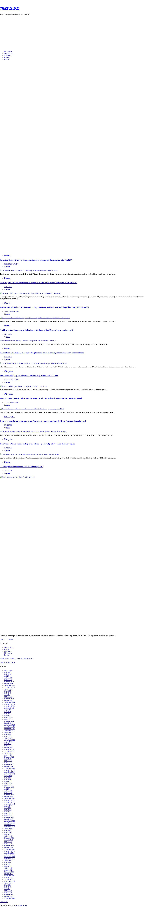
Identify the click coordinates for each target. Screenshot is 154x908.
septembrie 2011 (9, 881)
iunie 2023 (7, 736)
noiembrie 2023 (9, 727)
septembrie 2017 (9, 804)
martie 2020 (8, 763)
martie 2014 (8, 843)
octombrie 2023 (9, 729)
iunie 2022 (7, 744)
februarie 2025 (9, 698)
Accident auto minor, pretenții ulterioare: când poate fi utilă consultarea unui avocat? (36, 330)
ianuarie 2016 (8, 840)
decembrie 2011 (9, 876)
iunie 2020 (7, 759)
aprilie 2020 (8, 761)
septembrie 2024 (9, 708)
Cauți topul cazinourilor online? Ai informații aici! (21, 467)
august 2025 (8, 689)
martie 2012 (8, 870)
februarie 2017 (9, 817)
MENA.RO (9, 8)
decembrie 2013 (9, 849)
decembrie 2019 (9, 768)
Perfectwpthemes (21, 905)
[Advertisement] (77, 31)
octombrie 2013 (9, 853)
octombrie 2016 (9, 825)
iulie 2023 (7, 734)
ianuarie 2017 (8, 819)
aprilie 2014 (8, 842)
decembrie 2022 (9, 740)
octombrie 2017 (9, 802)
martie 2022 (8, 746)
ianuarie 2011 (8, 896)
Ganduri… (7, 55)
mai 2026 (7, 676)
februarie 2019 (9, 787)
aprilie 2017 (8, 813)
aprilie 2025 (8, 697)
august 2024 (8, 710)
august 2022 (8, 742)
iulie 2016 (7, 830)
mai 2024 (7, 715)
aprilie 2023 (8, 738)
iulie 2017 (7, 808)
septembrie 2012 (9, 859)
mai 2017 (7, 811)
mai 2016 (7, 834)
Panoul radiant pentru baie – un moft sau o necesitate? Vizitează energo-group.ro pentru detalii (41, 398)
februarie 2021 (9, 757)
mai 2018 (7, 789)
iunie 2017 (7, 810)
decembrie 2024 (9, 702)
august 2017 (8, 806)
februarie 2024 (9, 721)
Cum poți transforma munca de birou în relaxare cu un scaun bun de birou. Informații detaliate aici (43, 421)
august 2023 (8, 732)
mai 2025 (7, 695)
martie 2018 (8, 793)
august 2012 (8, 860)
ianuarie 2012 (8, 874)
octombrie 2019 (9, 772)
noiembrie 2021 (9, 749)
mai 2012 (7, 866)
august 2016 (8, 828)
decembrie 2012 (9, 857)
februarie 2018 (9, 795)
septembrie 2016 (9, 827)
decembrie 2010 (9, 898)
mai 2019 (7, 781)
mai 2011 (7, 889)
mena (8, 266)
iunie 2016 (7, 832)
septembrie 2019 (9, 774)
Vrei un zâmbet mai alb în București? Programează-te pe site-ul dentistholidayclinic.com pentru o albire (44, 307)
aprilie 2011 (8, 891)
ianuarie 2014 (8, 847)
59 (9, 639)
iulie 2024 (7, 712)
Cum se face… (9, 53)
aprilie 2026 (8, 678)
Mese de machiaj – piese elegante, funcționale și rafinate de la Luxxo (29, 375)
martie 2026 (8, 680)
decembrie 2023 (9, 725)
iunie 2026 (7, 674)
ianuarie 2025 (8, 700)
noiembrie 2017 (9, 800)
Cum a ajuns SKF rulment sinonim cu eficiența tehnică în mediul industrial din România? (38, 283)
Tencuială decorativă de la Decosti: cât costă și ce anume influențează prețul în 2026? (36, 260)
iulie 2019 (7, 778)
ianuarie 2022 (8, 747)
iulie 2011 (7, 885)
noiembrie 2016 (9, 823)
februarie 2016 (9, 838)
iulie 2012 (7, 862)
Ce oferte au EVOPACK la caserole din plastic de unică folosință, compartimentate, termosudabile (42, 353)
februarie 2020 (9, 764)
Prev (1, 639)
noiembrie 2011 (9, 877)
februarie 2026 (9, 682)
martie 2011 (8, 892)
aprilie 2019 (8, 783)
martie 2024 (8, 719)
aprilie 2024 (8, 717)
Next (11, 639)
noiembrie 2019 (9, 770)
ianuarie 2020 (8, 766)
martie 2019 (8, 785)
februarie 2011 (9, 894)
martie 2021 (8, 755)
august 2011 (8, 883)
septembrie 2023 (9, 730)
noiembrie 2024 (9, 704)
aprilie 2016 (8, 836)
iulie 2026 (7, 672)
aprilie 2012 (8, 868)
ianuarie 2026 (8, 683)
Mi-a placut (8, 52)
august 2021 (8, 753)
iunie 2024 (7, 714)
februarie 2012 (9, 872)
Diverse (6, 59)
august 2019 (8, 776)
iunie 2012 (7, 864)
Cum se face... (9, 416)
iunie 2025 (7, 693)
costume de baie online (7, 662)
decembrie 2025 (9, 685)
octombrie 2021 (9, 751)
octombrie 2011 (9, 879)
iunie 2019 (7, 779)
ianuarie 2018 (8, 796)
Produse (7, 57)
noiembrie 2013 (9, 851)
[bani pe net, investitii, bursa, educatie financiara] (16, 658)
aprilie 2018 (8, 791)
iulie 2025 (7, 691)
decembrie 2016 (9, 821)
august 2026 (8, 670)
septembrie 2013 (9, 855)
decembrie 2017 (9, 798)
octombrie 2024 (9, 706)
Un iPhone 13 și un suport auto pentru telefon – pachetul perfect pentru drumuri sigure (37, 444)
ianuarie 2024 (8, 723)
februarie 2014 (9, 845)
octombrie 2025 (9, 687)
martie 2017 (8, 815)
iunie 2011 (7, 887)
